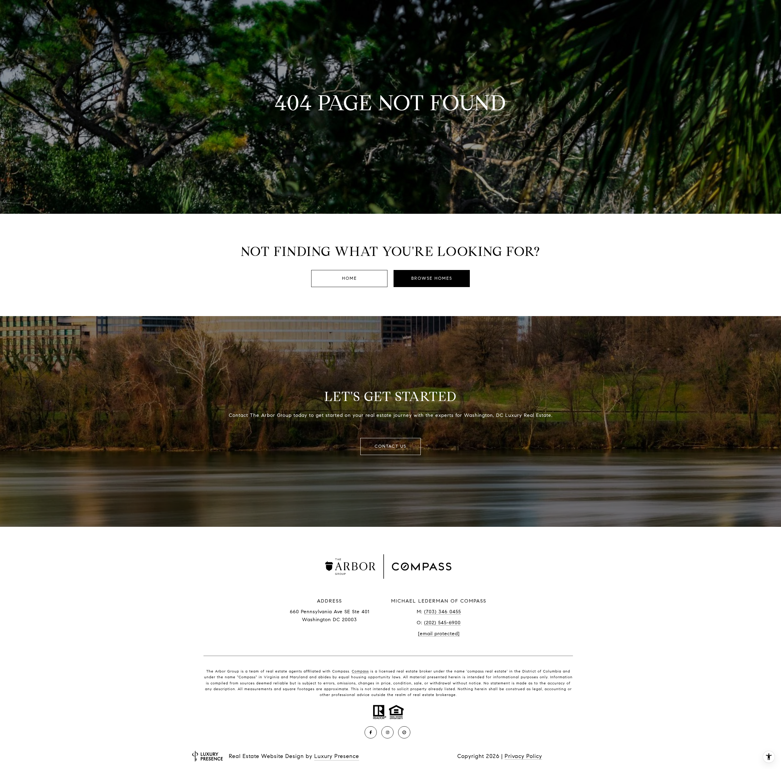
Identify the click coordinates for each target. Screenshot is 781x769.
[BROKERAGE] (404, 732)
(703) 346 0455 (442, 611)
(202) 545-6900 (442, 622)
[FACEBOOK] (371, 732)
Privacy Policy (523, 756)
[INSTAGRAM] (387, 732)
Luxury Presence (336, 756)
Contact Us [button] (390, 446)
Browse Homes (431, 278)
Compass (360, 671)
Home (349, 278)
